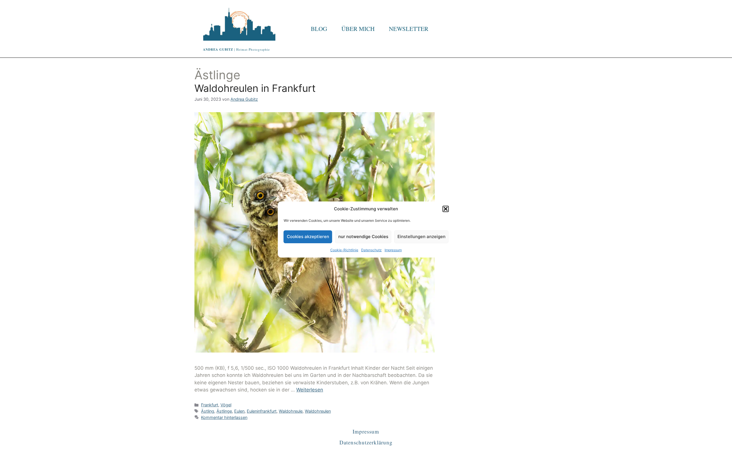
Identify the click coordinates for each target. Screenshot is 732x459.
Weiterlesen (309, 390)
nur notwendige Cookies (363, 236)
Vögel (225, 404)
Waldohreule (291, 411)
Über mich (358, 28)
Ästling (207, 411)
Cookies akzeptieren (308, 236)
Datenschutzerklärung (366, 442)
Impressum (393, 250)
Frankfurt (209, 404)
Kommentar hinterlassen (224, 417)
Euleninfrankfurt (262, 411)
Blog (319, 28)
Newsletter (408, 28)
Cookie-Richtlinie (344, 250)
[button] (446, 209)
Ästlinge (224, 411)
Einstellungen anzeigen (421, 236)
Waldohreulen (318, 411)
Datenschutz (371, 250)
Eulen (239, 411)
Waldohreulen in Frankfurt (255, 88)
